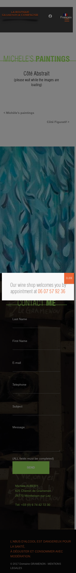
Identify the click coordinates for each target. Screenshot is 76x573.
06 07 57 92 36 (51, 291)
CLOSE (69, 278)
